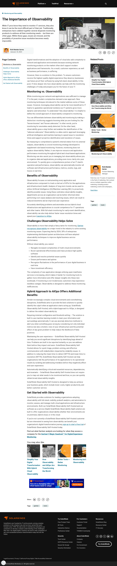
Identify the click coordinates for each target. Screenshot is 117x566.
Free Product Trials (64, 522)
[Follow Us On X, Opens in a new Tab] (108, 53)
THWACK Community (83, 531)
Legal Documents (9, 558)
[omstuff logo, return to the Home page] (20, 3)
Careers (79, 542)
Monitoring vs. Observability (12, 64)
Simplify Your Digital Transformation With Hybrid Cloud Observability (101, 82)
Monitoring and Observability (13, 13)
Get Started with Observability (12, 83)
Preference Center (64, 531)
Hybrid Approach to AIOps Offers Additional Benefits (11, 79)
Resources (68, 4)
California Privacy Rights (27, 558)
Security (61, 536)
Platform (41, 4)
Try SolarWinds (63, 519)
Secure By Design (63, 545)
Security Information (64, 548)
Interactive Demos (64, 528)
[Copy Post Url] (113, 53)
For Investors (81, 548)
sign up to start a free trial (73, 424)
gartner (36, 506)
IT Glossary (99, 528)
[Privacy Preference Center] (3, 563)
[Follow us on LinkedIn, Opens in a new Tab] (111, 536)
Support (79, 525)
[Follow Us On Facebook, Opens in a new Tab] (100, 53)
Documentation (81, 528)
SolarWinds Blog (101, 522)
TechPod (55, 4)
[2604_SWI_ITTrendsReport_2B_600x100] (56, 483)
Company (80, 539)
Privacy (17, 558)
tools (45, 506)
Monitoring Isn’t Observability (102, 154)
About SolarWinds (83, 536)
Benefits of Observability (11, 68)
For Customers (82, 519)
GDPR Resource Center (65, 542)
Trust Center (62, 539)
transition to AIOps (43, 216)
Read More (94, 190)
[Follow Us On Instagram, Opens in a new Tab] (104, 53)
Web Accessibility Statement (43, 558)
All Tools (60, 525)
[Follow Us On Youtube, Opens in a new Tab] (108, 536)
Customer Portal (82, 522)
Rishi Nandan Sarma (17, 50)
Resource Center (101, 525)
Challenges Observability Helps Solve (11, 73)
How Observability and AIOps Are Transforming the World (48, 465)
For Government (82, 545)
